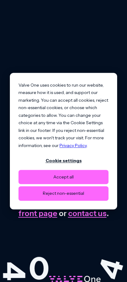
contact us (87, 213)
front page (37, 213)
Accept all (63, 177)
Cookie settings (64, 160)
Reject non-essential (63, 193)
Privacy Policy (73, 145)
